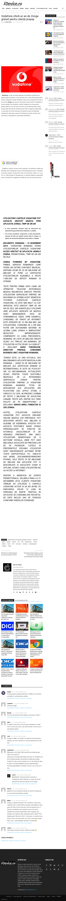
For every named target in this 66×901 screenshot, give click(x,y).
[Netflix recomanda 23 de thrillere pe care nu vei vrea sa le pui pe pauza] (48, 60)
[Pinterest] (23, 592)
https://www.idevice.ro (18, 567)
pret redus (18, 543)
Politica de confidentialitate (29, 896)
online (8, 543)
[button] (63, 8)
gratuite (8, 541)
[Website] (33, 592)
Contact (53, 896)
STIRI (3, 8)
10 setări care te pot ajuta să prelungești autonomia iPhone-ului (58, 52)
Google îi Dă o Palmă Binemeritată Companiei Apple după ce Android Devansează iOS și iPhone (36, 653)
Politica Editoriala (17, 896)
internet (14, 541)
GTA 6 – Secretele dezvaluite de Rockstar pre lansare (56, 136)
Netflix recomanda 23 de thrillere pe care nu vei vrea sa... (58, 61)
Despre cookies (41, 896)
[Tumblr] (27, 592)
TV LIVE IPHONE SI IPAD (41, 8)
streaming (25, 543)
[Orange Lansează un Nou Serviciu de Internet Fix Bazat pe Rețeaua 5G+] (36, 663)
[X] (30, 592)
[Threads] (58, 869)
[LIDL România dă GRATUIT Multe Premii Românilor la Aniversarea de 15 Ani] (36, 608)
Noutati (3, 543)
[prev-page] (2, 679)
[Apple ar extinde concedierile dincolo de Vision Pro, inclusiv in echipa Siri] (48, 78)
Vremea (22, 8)
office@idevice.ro (31, 889)
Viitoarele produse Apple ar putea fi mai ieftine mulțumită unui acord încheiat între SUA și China (33, 554)
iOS (18, 541)
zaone (14, 775)
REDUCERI (32, 8)
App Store (35, 539)
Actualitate (15, 8)
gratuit (3, 541)
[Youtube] (36, 592)
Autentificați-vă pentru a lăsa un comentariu (19, 698)
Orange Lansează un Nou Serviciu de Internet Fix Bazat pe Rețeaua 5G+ (36, 670)
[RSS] (58, 865)
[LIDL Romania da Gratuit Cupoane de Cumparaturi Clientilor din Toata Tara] (7, 608)
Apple (50, 8)
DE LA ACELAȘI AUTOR (21, 600)
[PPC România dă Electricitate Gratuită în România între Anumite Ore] (22, 626)
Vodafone (4, 546)
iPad (22, 541)
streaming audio (33, 543)
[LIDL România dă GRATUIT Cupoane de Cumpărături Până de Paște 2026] (7, 643)
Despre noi (9, 896)
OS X (13, 543)
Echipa (48, 896)
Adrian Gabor (8, 22)
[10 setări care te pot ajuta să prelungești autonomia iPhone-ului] (48, 52)
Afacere (55, 8)
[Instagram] (17, 592)
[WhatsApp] (50, 869)
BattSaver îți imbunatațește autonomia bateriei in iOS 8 (9, 554)
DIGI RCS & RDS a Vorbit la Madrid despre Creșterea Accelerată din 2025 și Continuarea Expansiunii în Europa (7, 672)
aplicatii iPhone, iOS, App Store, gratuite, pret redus (19, 539)
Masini (27, 8)
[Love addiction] (55, 178)
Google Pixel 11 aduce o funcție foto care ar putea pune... (58, 88)
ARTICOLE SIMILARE (7, 600)
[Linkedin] (20, 592)
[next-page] (5, 679)
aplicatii (7, 12)
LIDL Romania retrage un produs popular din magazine (58, 34)
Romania (8, 8)
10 (42, 22)
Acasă (2, 12)
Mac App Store (28, 541)
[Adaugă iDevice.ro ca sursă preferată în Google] (22, 163)
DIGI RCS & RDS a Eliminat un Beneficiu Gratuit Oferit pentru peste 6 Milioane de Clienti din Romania (21, 653)
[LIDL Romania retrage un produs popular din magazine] (48, 34)
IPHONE (59, 896)
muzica (35, 541)
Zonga (9, 546)
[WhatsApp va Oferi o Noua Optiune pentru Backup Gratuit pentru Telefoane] (36, 626)
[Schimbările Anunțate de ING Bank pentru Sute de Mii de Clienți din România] (22, 608)
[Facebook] (14, 592)
